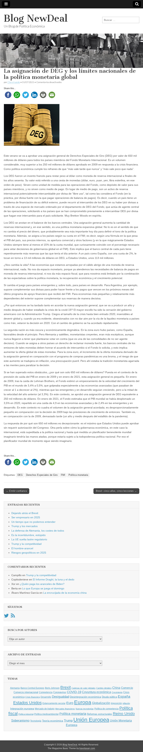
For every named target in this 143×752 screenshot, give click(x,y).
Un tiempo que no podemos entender (33, 521)
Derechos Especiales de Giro (42, 475)
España (124, 696)
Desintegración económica (85, 696)
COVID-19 (74, 692)
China (116, 687)
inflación (126, 703)
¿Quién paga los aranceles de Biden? (42, 583)
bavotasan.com (87, 748)
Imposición (116, 703)
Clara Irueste (13, 82)
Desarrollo (46, 697)
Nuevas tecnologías (85, 709)
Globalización (101, 703)
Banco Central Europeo (32, 688)
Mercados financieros (65, 709)
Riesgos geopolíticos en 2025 (28, 552)
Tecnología (35, 721)
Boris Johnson (52, 688)
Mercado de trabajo (45, 708)
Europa (82, 702)
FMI (63, 475)
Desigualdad (60, 696)
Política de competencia (106, 708)
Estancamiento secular (54, 703)
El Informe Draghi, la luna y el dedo (53, 579)
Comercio (127, 687)
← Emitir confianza (16, 491)
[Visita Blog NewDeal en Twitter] (6, 616)
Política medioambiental (46, 714)
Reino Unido (124, 713)
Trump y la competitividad (26, 543)
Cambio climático (104, 688)
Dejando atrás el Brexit (24, 513)
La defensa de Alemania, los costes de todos (37, 530)
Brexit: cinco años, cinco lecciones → (116, 491)
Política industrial (26, 714)
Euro (69, 703)
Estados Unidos (27, 702)
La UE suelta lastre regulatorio (29, 539)
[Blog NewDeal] (71, 38)
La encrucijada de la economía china (65, 592)
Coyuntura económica (96, 692)
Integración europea (22, 708)
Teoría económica (52, 720)
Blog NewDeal (36, 18)
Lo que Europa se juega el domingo (43, 588)
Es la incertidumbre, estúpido (28, 535)
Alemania (15, 688)
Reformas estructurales (99, 714)
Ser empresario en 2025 (25, 517)
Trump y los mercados (24, 526)
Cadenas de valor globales (84, 688)
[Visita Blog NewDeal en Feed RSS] (13, 616)
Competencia (46, 692)
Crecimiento (117, 692)
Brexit (65, 687)
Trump (68, 720)
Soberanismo (20, 720)
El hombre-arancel (22, 548)
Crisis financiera (32, 697)
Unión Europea (91, 720)
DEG (20, 475)
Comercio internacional (26, 692)
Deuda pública (109, 696)
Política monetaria (78, 475)
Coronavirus (59, 692)
